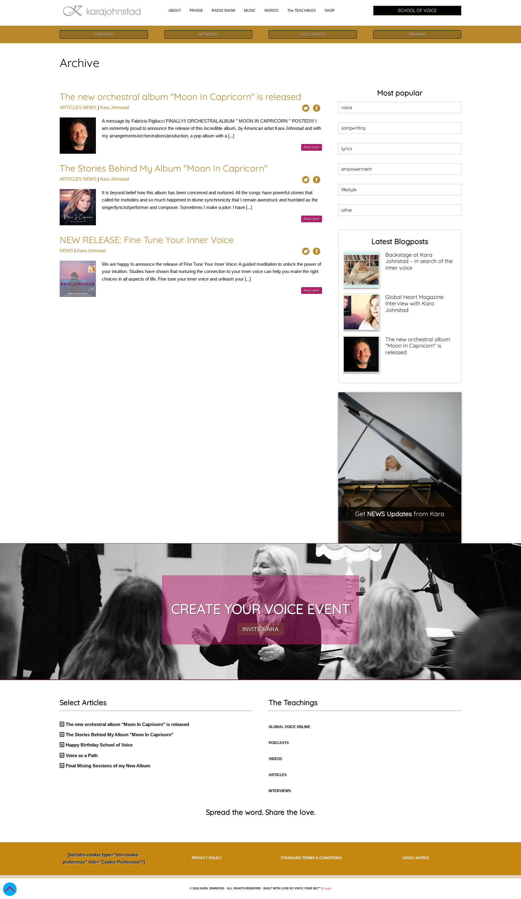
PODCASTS (279, 743)
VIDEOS (275, 759)
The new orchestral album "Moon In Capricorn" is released (180, 96)
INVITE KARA (260, 629)
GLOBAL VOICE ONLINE (289, 727)
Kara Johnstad (114, 107)
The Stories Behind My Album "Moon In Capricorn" (163, 168)
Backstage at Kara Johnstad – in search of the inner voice (419, 261)
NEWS (89, 107)
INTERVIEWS (280, 791)
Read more (311, 147)
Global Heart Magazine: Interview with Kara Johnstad (414, 303)
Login (328, 888)
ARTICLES (71, 107)
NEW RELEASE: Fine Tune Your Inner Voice (147, 240)
